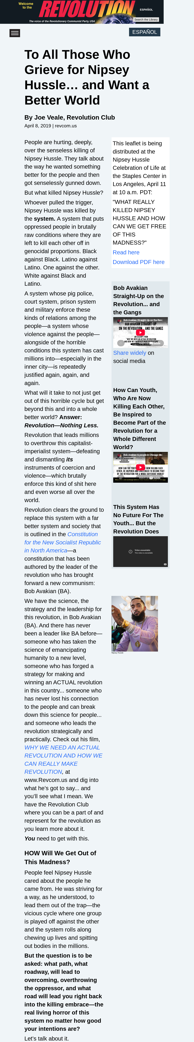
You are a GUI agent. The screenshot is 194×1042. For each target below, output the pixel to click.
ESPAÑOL (146, 9)
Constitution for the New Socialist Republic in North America (62, 542)
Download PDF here (139, 262)
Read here (126, 252)
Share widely (129, 352)
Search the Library (146, 19)
